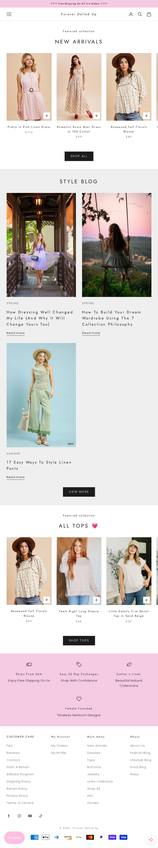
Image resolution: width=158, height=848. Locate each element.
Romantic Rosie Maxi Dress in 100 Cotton (79, 129)
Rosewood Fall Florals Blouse (129, 129)
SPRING (13, 303)
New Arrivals (97, 745)
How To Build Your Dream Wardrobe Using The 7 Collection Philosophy (111, 318)
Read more (16, 333)
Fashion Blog (140, 753)
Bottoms (94, 767)
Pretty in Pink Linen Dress (29, 127)
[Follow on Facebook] (9, 816)
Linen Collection (100, 781)
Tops (91, 760)
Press (134, 774)
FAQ (10, 745)
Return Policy (17, 788)
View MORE (79, 492)
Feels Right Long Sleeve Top (79, 613)
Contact (13, 760)
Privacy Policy (17, 795)
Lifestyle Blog (140, 760)
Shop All (93, 788)
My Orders (59, 745)
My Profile (58, 753)
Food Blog (138, 767)
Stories (93, 803)
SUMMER (13, 454)
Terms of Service (20, 803)
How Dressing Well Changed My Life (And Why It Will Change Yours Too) (40, 318)
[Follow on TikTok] (41, 816)
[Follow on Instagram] (19, 816)
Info (90, 795)
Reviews (13, 753)
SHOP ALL (79, 156)
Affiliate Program (20, 774)
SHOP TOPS (79, 640)
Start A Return (18, 767)
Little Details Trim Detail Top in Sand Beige (129, 613)
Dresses (93, 753)
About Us (137, 745)
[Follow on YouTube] (30, 816)
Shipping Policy (19, 781)
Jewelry (93, 774)
